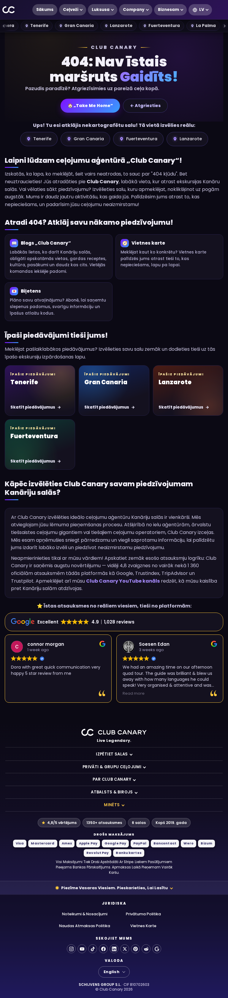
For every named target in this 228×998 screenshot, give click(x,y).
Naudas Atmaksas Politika (84, 925)
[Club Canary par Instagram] (71, 948)
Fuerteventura (164, 25)
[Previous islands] (3, 26)
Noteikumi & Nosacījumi (84, 913)
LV (201, 9)
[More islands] (224, 26)
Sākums (44, 9)
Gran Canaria (79, 25)
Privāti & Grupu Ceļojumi (112, 767)
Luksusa (101, 9)
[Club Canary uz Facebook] (103, 948)
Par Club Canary (112, 779)
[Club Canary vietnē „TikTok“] (92, 948)
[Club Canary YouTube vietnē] (81, 948)
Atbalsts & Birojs (112, 792)
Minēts (112, 805)
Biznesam (168, 9)
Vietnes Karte (143, 925)
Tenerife (39, 25)
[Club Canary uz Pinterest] (135, 948)
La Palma (206, 25)
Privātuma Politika (143, 913)
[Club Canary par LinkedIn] (114, 948)
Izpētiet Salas (112, 754)
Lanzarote (121, 25)
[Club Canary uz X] (124, 948)
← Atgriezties (145, 106)
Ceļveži (70, 9)
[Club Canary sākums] (8, 10)
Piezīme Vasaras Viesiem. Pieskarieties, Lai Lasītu (114, 888)
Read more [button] (134, 693)
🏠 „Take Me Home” (90, 106)
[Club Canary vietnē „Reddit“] (146, 948)
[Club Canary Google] (156, 948)
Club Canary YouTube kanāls (123, 581)
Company (134, 9)
